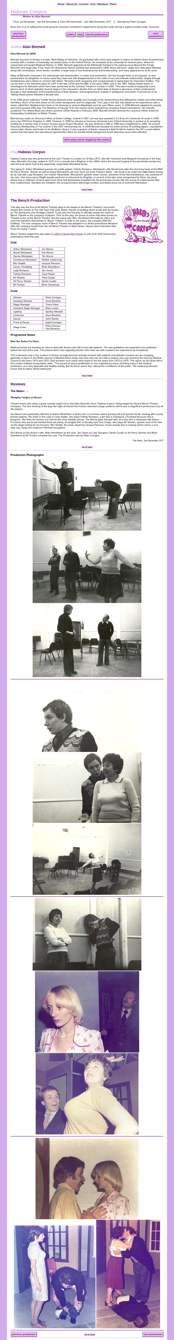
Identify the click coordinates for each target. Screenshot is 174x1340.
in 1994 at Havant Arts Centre (67, 234)
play (80, 34)
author (71, 34)
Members (103, 4)
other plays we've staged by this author (87, 139)
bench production (96, 34)
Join (92, 4)
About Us (71, 4)
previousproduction (18, 34)
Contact (83, 4)
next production (152, 1334)
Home (61, 4)
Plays (113, 4)
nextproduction (155, 34)
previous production (24, 1334)
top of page (87, 189)
